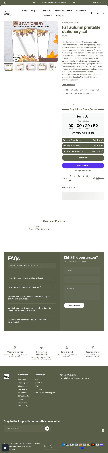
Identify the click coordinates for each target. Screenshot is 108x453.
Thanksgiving (23, 383)
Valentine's (22, 393)
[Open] (5, 447)
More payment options (83, 170)
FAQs (23, 265)
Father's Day (23, 406)
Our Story (38, 383)
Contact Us (39, 389)
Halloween (22, 380)
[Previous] (34, 2)
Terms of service (26, 446)
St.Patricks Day (24, 396)
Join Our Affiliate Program (45, 393)
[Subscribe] (47, 428)
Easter (20, 399)
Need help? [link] (98, 178)
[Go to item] (8, 67)
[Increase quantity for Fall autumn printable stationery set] (73, 104)
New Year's (22, 389)
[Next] (74, 2)
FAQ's (37, 386)
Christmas (22, 386)
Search (37, 380)
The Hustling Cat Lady (70, 22)
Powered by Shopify (33, 443)
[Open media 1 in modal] (31, 41)
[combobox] (98, 2)
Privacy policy (17, 446)
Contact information (9, 449)
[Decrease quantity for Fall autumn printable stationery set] (64, 104)
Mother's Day (23, 402)
